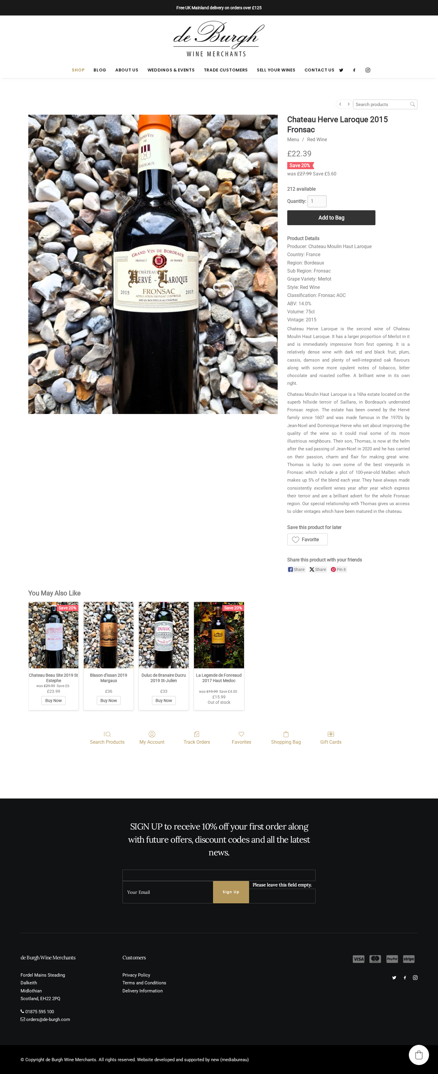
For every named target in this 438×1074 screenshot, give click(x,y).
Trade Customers (226, 70)
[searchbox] (385, 104)
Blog (100, 70)
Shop (78, 70)
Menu (293, 139)
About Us (127, 70)
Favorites (241, 742)
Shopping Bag (286, 742)
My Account (151, 742)
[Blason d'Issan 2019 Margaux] (108, 635)
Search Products (107, 742)
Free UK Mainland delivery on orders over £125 (219, 7)
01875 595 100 (39, 1011)
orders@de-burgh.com (48, 1019)
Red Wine (317, 139)
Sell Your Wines (276, 70)
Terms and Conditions (144, 983)
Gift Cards (330, 742)
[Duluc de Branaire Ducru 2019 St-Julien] (164, 635)
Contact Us (320, 70)
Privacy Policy (136, 975)
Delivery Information (142, 991)
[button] (343, 70)
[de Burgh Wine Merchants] (219, 39)
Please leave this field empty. (282, 885)
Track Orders (197, 742)
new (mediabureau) (230, 1059)
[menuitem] (78, 70)
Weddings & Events (171, 70)
